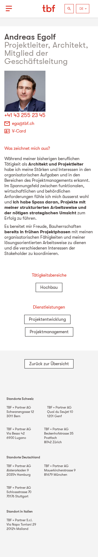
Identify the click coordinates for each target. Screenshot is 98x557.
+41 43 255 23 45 (24, 115)
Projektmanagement (49, 331)
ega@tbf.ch (23, 123)
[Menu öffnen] (8, 8)
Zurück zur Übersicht (49, 363)
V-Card (19, 131)
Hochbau (49, 287)
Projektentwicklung (47, 319)
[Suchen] (69, 8)
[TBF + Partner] (49, 9)
